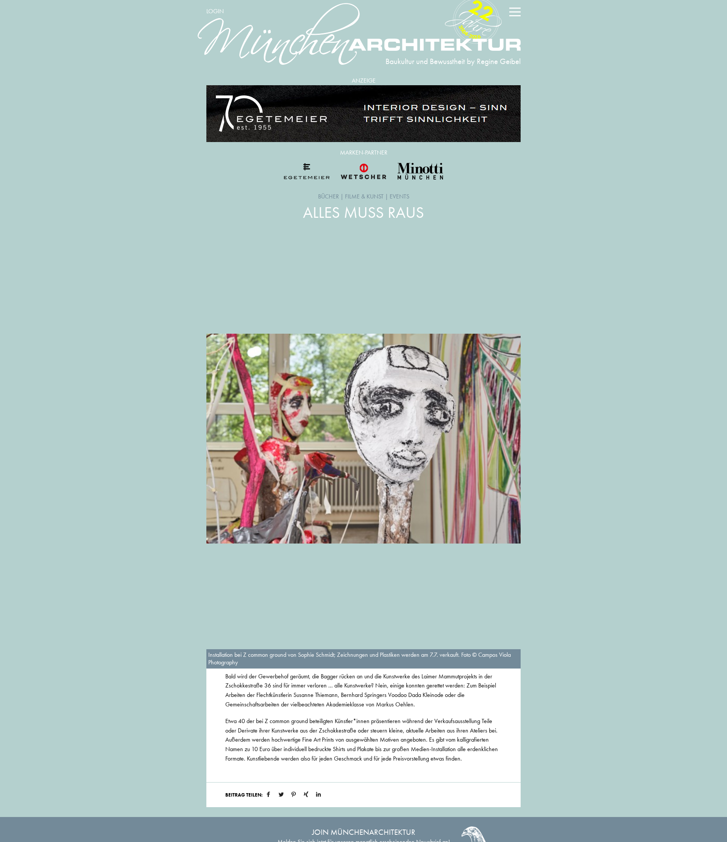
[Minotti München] (420, 171)
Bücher (328, 196)
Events (399, 196)
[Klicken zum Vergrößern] (363, 438)
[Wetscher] (363, 171)
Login (215, 11)
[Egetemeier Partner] (306, 171)
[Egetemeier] (363, 113)
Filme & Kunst (364, 196)
